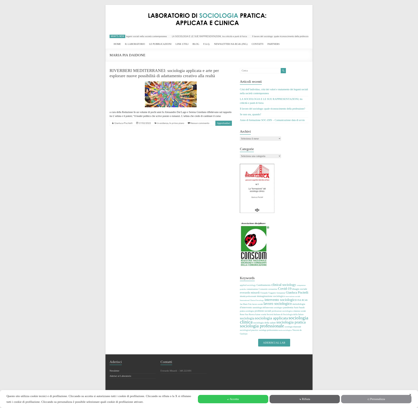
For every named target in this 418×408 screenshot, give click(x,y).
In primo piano (176, 123)
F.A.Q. (206, 44)
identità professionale (248, 296)
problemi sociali (263, 310)
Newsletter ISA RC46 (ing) (231, 44)
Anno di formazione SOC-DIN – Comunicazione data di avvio (272, 120)
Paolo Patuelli (299, 307)
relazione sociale (299, 311)
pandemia (288, 307)
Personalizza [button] (377, 399)
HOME (117, 44)
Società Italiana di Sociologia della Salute (285, 314)
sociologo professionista (268, 330)
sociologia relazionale (293, 327)
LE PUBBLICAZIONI (160, 44)
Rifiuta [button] (306, 399)
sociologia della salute (264, 322)
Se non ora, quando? (250, 114)
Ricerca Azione (254, 314)
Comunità (263, 289)
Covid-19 (284, 288)
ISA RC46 (302, 300)
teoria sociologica (285, 330)
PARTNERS (273, 44)
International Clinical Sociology (252, 300)
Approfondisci (223, 123)
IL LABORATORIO (135, 44)
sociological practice (249, 330)
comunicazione (252, 289)
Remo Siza (244, 314)
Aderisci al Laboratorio (120, 376)
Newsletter (114, 371)
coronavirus (272, 289)
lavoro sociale (257, 304)
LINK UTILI (182, 44)
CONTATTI (257, 44)
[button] (274, 343)
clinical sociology (283, 284)
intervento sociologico (281, 300)
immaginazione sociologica (271, 296)
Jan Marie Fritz (246, 304)
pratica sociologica (247, 311)
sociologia (247, 318)
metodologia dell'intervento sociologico (268, 307)
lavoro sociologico (278, 304)
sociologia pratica (291, 322)
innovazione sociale (292, 296)
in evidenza (162, 123)
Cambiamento (264, 285)
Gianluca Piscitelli (123, 123)
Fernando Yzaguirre (268, 293)
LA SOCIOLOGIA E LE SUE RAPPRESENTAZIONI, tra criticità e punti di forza (202, 36)
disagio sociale (299, 288)
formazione (281, 293)
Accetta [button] (234, 399)
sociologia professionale (262, 325)
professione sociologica (282, 311)
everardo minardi (250, 292)
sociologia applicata (271, 318)
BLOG (196, 44)
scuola (263, 314)
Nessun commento (199, 123)
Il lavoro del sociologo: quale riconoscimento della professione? (275, 36)
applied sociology (248, 285)
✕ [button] (410, 394)
